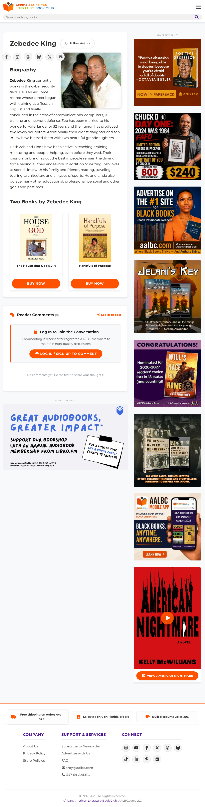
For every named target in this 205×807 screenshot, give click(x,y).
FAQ (64, 760)
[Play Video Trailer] (167, 618)
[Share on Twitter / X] (49, 57)
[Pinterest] (147, 759)
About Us (30, 746)
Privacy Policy (34, 753)
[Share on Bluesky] (39, 57)
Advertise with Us (75, 753)
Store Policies (34, 760)
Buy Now (36, 283)
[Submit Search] (196, 17)
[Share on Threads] (28, 57)
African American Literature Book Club (90, 800)
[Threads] (168, 748)
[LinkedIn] (136, 759)
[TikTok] (126, 759)
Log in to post (110, 314)
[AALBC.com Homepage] (28, 7)
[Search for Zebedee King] (91, 80)
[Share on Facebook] (6, 57)
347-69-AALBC (77, 775)
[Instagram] (126, 748)
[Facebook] (147, 748)
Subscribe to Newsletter (81, 746)
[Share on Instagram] (17, 57)
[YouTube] (136, 748)
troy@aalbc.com (79, 768)
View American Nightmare (170, 675)
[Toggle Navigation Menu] (198, 7)
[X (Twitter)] (157, 748)
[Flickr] (157, 759)
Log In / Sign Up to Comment (68, 354)
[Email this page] (60, 57)
